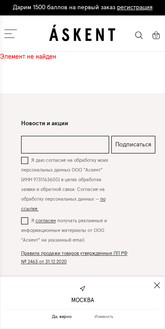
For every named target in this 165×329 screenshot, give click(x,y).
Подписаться (133, 145)
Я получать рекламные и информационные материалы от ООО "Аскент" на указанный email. (64, 230)
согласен (46, 220)
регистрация (135, 7)
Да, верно (62, 316)
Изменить (104, 316)
